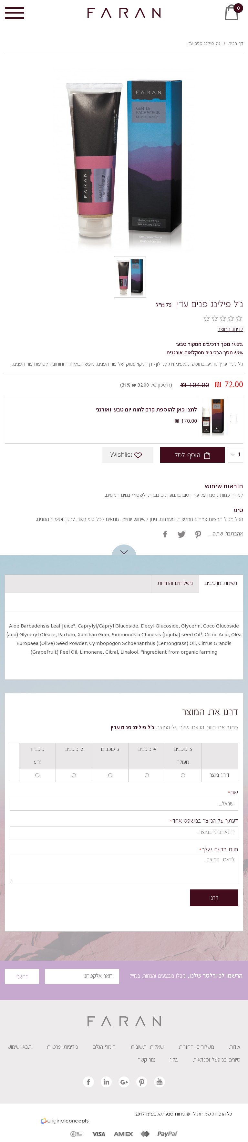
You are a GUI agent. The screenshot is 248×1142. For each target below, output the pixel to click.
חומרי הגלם (104, 1047)
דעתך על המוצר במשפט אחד (205, 821)
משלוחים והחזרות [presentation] (175, 584)
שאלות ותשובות (147, 1047)
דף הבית (235, 44)
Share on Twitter (198, 534)
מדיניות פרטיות (62, 1047)
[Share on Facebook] (165, 534)
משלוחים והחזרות (196, 1047)
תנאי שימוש (19, 1047)
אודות (235, 1047)
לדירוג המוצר (230, 330)
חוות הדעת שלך (220, 850)
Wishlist (121, 455)
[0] (240, 17)
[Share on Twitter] (182, 534)
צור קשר (146, 1060)
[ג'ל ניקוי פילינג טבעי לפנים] (130, 276)
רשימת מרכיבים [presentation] (221, 584)
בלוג (174, 1060)
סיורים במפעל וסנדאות (217, 1060)
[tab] (221, 584)
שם (234, 793)
